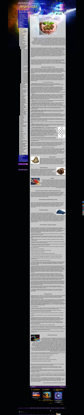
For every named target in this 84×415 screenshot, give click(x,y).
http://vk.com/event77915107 (47, 400)
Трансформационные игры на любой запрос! (36, 389)
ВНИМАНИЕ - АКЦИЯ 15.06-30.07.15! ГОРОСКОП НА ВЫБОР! (59, 390)
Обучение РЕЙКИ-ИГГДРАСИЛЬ (47, 389)
